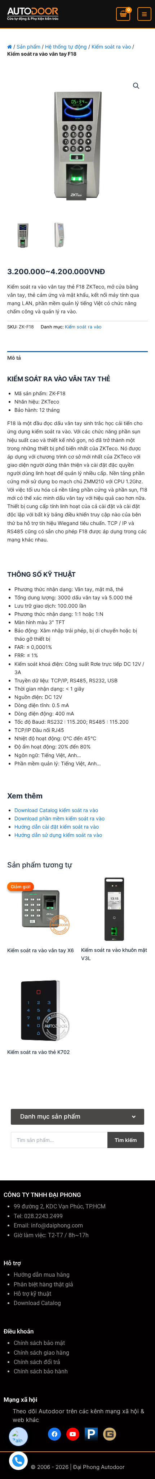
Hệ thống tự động (66, 46)
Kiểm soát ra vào (111, 46)
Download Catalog (37, 1303)
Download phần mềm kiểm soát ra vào (59, 818)
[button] (136, 85)
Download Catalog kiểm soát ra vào (56, 810)
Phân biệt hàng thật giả (43, 1284)
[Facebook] (54, 1434)
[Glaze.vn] (109, 1434)
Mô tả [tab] (14, 358)
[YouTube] (72, 1434)
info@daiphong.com (57, 1225)
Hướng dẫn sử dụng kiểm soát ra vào (58, 835)
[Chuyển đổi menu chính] (144, 14)
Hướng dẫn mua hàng (42, 1274)
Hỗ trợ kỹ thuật (32, 1293)
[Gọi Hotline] (18, 1460)
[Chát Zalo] (18, 1436)
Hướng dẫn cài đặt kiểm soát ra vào (56, 827)
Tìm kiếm (126, 1140)
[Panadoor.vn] (91, 1434)
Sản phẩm (28, 46)
